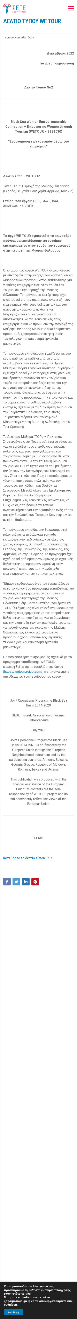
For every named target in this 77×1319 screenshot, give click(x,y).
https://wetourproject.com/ (23, 672)
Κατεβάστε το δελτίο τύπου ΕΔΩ (27, 858)
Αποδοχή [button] (13, 1312)
